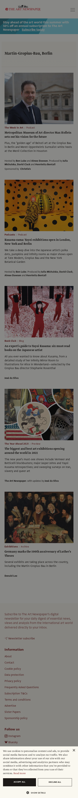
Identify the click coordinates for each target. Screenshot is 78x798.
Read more (19, 773)
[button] (37, 792)
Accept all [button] (19, 781)
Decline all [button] (55, 782)
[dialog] (39, 772)
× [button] (73, 750)
